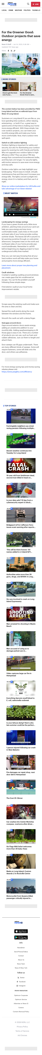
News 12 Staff (6, 44)
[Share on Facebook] (8, 51)
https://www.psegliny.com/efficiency (17, 372)
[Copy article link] (14, 51)
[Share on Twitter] (11, 51)
